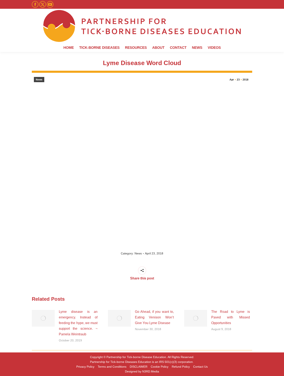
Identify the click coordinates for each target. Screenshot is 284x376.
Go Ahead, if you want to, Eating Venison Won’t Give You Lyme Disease (154, 317)
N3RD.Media (150, 371)
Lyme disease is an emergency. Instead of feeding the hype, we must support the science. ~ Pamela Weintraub (78, 323)
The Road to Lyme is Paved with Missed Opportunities (230, 317)
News (39, 79)
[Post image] (43, 318)
